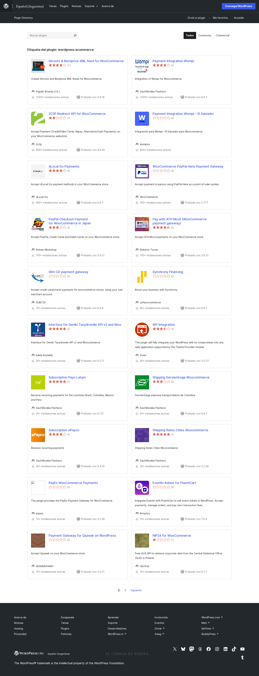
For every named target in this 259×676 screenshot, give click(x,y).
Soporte (113, 622)
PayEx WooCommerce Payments (73, 483)
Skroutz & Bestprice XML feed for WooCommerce (86, 61)
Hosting (18, 628)
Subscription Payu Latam (67, 377)
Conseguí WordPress (238, 6)
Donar (160, 628)
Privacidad (20, 633)
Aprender (113, 617)
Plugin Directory (23, 17)
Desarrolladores (117, 628)
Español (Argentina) (59, 653)
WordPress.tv (117, 633)
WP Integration (164, 324)
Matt (206, 622)
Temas (65, 622)
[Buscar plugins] (75, 35)
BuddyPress (210, 633)
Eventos (159, 622)
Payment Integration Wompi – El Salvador (183, 114)
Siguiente (136, 590)
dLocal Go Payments (64, 166)
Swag (159, 633)
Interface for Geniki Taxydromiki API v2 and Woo (85, 324)
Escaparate (67, 617)
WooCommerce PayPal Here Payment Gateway (188, 166)
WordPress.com (212, 617)
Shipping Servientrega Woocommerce (181, 377)
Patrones (66, 633)
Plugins (65, 628)
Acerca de (20, 617)
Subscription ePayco (64, 430)
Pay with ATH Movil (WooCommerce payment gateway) (180, 221)
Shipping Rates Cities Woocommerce (180, 430)
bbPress (208, 628)
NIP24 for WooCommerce (172, 535)
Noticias (18, 622)
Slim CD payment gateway (68, 272)
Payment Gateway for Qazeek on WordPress (82, 535)
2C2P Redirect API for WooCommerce (77, 114)
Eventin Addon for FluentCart (174, 483)
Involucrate (161, 617)
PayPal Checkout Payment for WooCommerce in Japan (70, 221)
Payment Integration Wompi (173, 61)
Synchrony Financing (168, 272)
